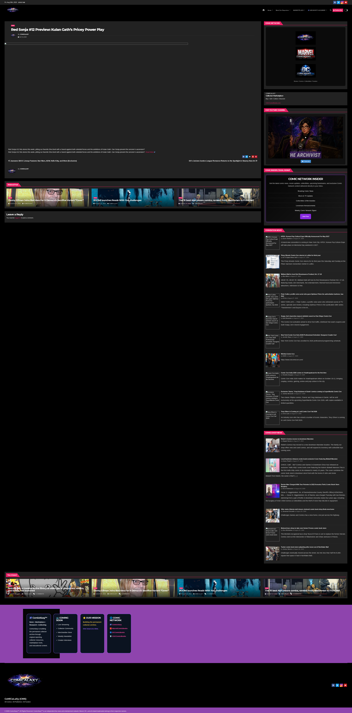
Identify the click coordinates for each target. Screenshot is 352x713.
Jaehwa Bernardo (288, 393)
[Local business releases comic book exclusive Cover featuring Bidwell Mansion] (272, 465)
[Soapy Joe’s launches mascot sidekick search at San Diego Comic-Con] (272, 322)
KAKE (284, 356)
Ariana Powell (287, 461)
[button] (330, 10)
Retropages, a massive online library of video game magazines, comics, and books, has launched (46, 589)
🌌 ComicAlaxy (116, 625)
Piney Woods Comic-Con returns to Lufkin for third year (301, 255)
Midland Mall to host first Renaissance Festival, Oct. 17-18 (301, 274)
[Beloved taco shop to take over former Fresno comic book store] (272, 534)
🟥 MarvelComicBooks (119, 628)
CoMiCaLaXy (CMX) (15, 699)
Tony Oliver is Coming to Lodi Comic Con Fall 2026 (299, 411)
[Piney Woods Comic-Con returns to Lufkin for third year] (272, 261)
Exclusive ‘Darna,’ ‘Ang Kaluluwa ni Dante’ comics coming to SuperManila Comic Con (311, 391)
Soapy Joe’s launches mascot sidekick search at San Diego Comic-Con (306, 316)
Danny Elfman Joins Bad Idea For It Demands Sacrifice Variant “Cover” (46, 200)
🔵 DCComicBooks (117, 632)
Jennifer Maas (287, 337)
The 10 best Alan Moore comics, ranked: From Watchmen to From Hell (216, 200)
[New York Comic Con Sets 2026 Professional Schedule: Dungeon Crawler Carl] (272, 341)
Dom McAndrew (287, 530)
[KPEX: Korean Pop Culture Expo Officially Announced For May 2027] (272, 242)
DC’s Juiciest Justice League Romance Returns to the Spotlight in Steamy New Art (222, 161)
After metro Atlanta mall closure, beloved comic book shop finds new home (307, 509)
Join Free (305, 216)
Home (270, 10)
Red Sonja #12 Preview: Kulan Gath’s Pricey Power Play (57, 29)
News (13, 25)
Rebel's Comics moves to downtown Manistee (297, 439)
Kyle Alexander (287, 318)
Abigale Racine (287, 441)
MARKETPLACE (298, 10)
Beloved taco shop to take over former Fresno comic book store (303, 528)
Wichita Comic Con (288, 354)
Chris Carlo (286, 413)
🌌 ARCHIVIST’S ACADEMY (317, 10)
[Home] (263, 10)
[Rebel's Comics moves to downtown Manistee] (272, 445)
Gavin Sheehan (287, 238)
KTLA (284, 298)
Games (10, 585)
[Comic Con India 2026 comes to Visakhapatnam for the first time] (272, 379)
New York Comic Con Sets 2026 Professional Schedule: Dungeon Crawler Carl (309, 335)
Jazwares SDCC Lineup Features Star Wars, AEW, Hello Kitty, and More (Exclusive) (43, 161)
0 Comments (40, 594)
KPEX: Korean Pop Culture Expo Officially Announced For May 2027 (305, 236)
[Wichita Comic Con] (272, 360)
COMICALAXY (24, 34)
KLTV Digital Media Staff (290, 257)
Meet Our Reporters (282, 10)
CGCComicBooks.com (273, 103)
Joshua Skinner (287, 549)
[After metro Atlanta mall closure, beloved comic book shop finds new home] (272, 515)
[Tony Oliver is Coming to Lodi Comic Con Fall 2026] (272, 418)
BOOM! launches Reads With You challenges (117, 200)
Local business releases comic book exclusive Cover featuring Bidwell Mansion (309, 459)
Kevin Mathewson (288, 488)
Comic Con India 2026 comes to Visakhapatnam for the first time (303, 373)
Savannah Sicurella (288, 511)
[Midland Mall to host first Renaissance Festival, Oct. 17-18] (272, 280)
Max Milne (286, 276)
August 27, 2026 (15, 203)
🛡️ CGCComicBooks (118, 636)
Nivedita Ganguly (288, 375)
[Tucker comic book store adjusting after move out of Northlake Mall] (272, 553)
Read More (150, 152)
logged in (18, 218)
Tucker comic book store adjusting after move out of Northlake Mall (305, 547)
